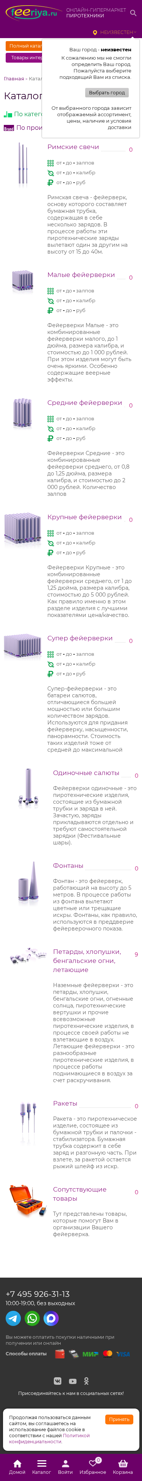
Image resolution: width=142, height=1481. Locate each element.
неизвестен (116, 32)
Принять (119, 1419)
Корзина (123, 1472)
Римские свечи (73, 147)
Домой (17, 1472)
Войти (65, 1472)
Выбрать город (107, 92)
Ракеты (65, 1103)
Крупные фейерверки (84, 517)
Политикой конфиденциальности (49, 1438)
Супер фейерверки (80, 638)
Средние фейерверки (84, 402)
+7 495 (38, 1294)
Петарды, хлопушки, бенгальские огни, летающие (87, 960)
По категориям (38, 114)
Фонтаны (68, 865)
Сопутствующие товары (80, 1194)
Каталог (41, 1472)
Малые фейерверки (81, 274)
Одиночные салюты (86, 773)
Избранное (93, 1467)
